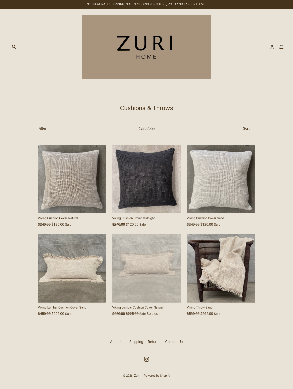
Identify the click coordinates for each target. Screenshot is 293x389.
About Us (117, 342)
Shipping (136, 342)
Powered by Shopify (157, 375)
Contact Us (174, 342)
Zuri (137, 375)
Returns (154, 342)
